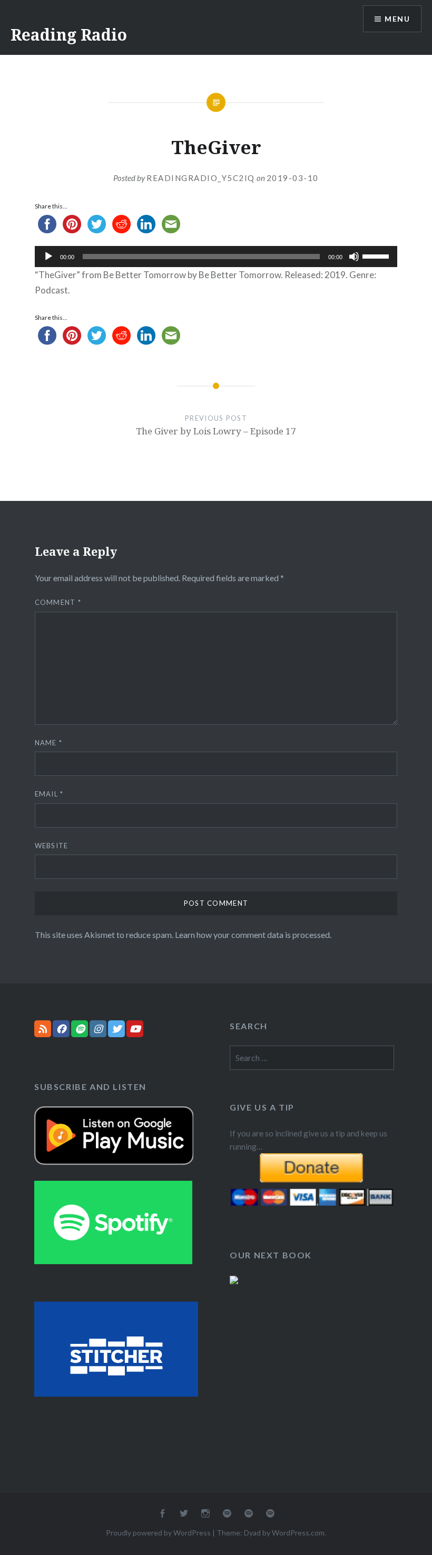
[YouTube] (134, 1028)
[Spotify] (79, 1028)
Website (51, 845)
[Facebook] (61, 1028)
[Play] (48, 256)
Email (49, 794)
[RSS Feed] (42, 1028)
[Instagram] (98, 1028)
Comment (58, 602)
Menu (397, 18)
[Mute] (354, 256)
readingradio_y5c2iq (200, 178)
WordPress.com (298, 1532)
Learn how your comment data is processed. (253, 935)
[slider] (377, 255)
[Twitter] (116, 1028)
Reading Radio (69, 34)
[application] (216, 256)
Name (49, 742)
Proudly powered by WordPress (158, 1532)
